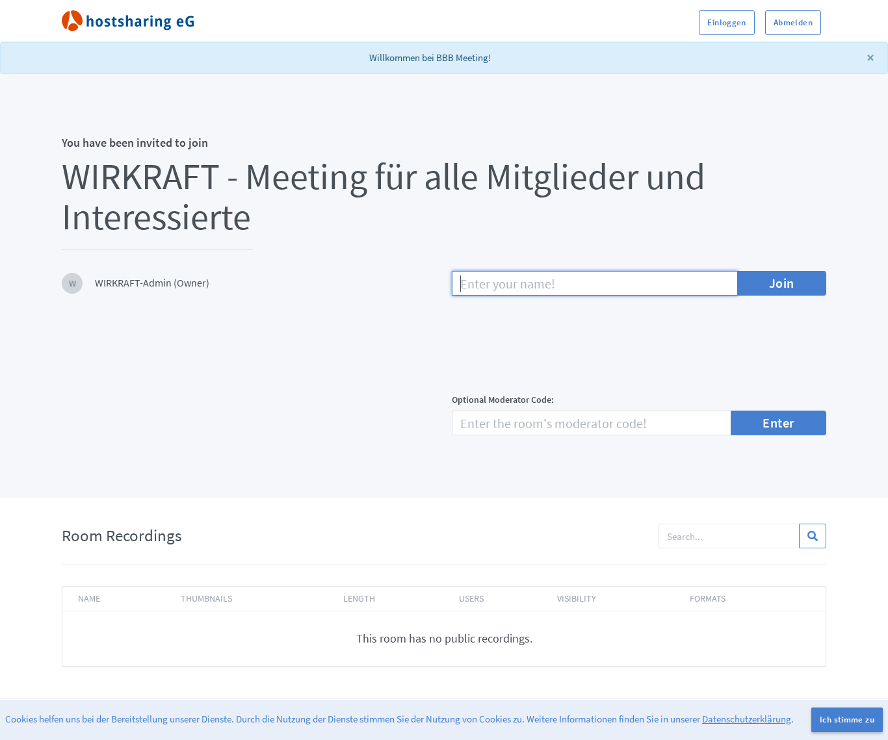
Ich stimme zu (847, 719)
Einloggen (726, 22)
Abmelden (793, 22)
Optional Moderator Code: (503, 399)
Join (781, 283)
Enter (778, 423)
